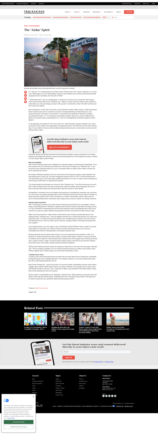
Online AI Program (75, 17)
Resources (34, 392)
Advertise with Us (83, 381)
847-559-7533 (109, 389)
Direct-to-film (59, 381)
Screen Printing (59, 395)
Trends (33, 385)
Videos (33, 388)
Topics (76, 12)
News (33, 379)
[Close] (33, 397)
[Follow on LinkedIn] (109, 396)
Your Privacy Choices (106, 406)
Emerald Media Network (8, 3)
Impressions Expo (126, 3)
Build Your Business (32, 26)
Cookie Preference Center (18, 427)
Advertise (33, 3)
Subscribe (41, 3)
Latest (67, 12)
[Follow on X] (112, 396)
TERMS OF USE (120, 406)
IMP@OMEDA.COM (111, 388)
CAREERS (60, 406)
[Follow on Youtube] (115, 396)
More (118, 12)
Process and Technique (37, 381)
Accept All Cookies (19, 422)
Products (86, 12)
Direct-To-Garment (60, 383)
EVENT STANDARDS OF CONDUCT (90, 406)
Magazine (96, 12)
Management (59, 392)
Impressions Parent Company (42, 17)
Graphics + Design (60, 388)
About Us (81, 379)
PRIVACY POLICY (129, 406)
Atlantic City (146, 3)
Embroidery (58, 385)
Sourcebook (81, 388)
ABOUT (55, 406)
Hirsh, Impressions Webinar (92, 17)
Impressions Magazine (22, 3)
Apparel (57, 379)
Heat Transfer (59, 390)
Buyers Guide (82, 383)
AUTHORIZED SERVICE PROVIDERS (72, 406)
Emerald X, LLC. (120, 403)
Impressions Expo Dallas (60, 17)
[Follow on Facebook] (103, 396)
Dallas (153, 3)
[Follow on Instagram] (106, 396)
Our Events (108, 12)
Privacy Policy (11, 418)
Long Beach (137, 3)
